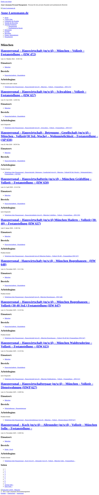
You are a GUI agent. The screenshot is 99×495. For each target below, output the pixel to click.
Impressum (20, 493)
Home (6, 17)
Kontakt (7, 31)
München (7, 67)
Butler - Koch (9, 449)
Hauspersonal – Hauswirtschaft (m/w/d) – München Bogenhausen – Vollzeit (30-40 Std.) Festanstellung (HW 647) (45, 303)
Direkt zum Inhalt (6, 1)
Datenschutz (11, 493)
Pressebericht (9, 37)
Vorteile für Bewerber (11, 23)
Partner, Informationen (11, 35)
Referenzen (8, 30)
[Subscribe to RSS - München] (10, 490)
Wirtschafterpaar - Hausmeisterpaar (15, 408)
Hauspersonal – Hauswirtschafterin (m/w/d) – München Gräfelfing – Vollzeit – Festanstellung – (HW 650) (46, 180)
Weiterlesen (38, 87)
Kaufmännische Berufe (16, 28)
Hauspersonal (13, 26)
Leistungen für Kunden (12, 21)
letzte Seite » (8, 486)
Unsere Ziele (8, 19)
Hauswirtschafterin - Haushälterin (15, 75)
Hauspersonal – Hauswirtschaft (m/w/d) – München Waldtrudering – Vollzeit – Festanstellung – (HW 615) (46, 344)
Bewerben (8, 33)
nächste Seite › (9, 485)
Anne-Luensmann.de (14, 13)
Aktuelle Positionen (11, 24)
